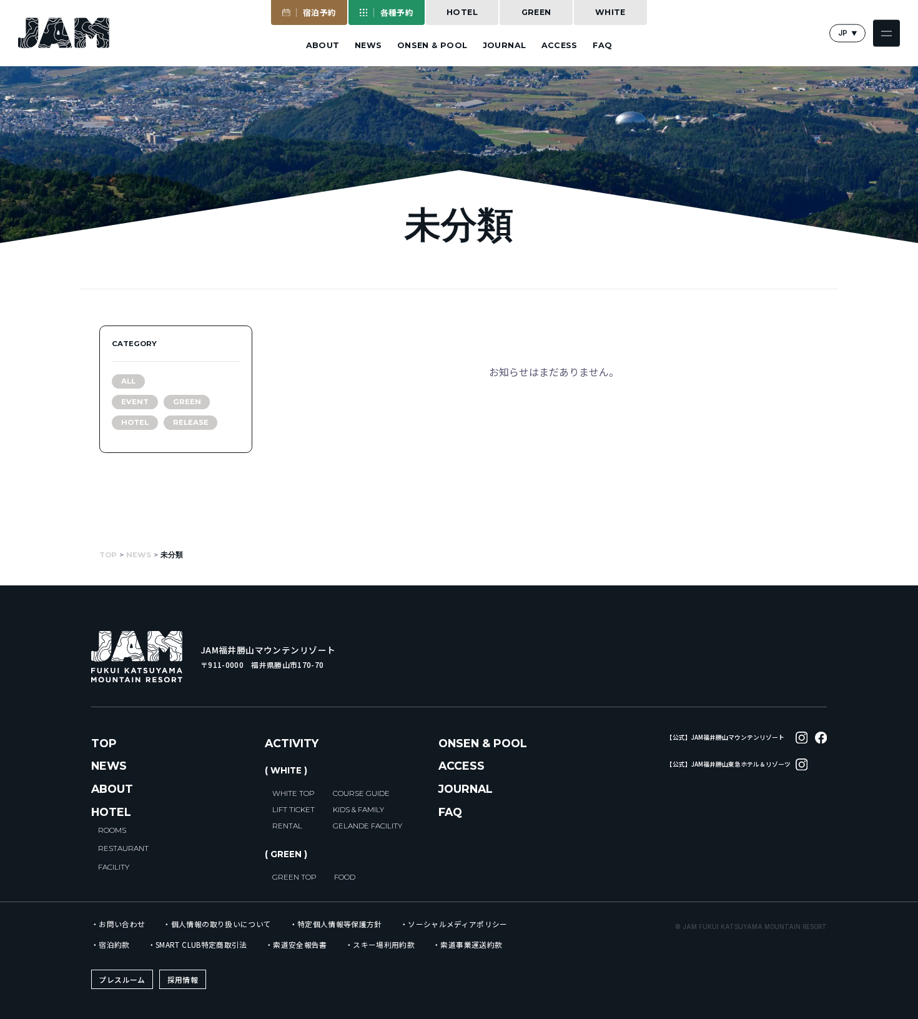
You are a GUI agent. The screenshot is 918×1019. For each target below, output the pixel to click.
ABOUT (323, 45)
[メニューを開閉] (886, 33)
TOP (104, 743)
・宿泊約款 (110, 944)
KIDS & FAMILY (358, 809)
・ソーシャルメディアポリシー (454, 924)
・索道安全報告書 (296, 944)
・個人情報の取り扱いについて (217, 924)
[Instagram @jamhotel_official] (801, 764)
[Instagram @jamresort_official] (801, 737)
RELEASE (191, 422)
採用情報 (182, 979)
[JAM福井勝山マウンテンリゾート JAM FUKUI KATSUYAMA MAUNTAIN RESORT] (63, 33)
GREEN (536, 12)
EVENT (135, 401)
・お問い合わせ (118, 924)
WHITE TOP (293, 793)
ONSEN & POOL (432, 45)
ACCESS (559, 45)
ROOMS (112, 830)
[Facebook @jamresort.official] (821, 737)
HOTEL (462, 12)
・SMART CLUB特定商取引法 (197, 944)
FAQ (602, 45)
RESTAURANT (123, 848)
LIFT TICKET (293, 809)
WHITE (610, 12)
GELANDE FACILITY (367, 826)
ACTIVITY (291, 743)
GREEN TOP (294, 877)
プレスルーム (122, 979)
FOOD (344, 877)
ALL (128, 381)
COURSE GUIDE (361, 793)
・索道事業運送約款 (467, 944)
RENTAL (287, 826)
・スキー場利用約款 (380, 944)
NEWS (368, 45)
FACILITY (113, 867)
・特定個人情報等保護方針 (336, 924)
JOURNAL (504, 45)
